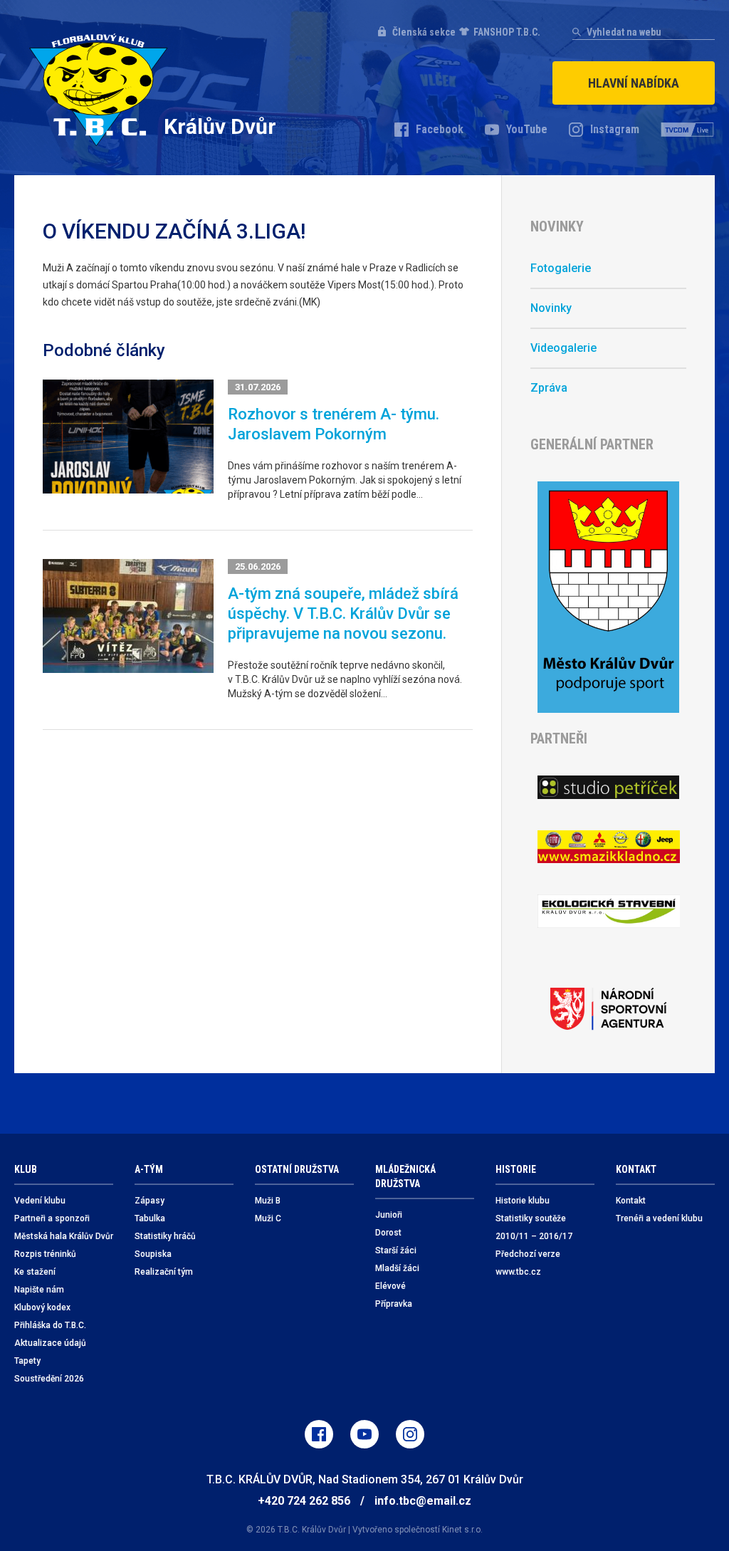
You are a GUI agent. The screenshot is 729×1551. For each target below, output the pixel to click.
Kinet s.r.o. (462, 1530)
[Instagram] (410, 1434)
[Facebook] (319, 1434)
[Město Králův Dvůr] (608, 597)
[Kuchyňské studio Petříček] (608, 787)
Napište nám (39, 1290)
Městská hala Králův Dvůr (63, 1236)
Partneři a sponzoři (52, 1218)
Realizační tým (164, 1272)
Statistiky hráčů (165, 1236)
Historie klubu (522, 1201)
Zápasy (149, 1201)
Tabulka (150, 1218)
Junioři (388, 1215)
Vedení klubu (39, 1201)
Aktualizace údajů (50, 1343)
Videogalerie (563, 348)
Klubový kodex (42, 1307)
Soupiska (153, 1254)
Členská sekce (424, 32)
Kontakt (631, 1201)
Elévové (390, 1286)
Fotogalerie (560, 268)
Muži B (267, 1201)
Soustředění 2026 (49, 1379)
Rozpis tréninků (45, 1254)
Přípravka (393, 1304)
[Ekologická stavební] (608, 911)
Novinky (551, 308)
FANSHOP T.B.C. (506, 32)
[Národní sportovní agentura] (608, 1009)
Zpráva (548, 388)
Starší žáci (395, 1250)
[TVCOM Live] (688, 129)
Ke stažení (35, 1272)
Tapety (27, 1361)
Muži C (268, 1218)
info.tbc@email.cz (422, 1501)
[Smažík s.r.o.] (608, 847)
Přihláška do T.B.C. (50, 1325)
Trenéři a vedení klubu (659, 1218)
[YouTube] (364, 1434)
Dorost (388, 1233)
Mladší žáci (397, 1268)
